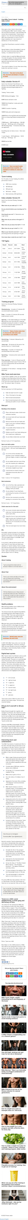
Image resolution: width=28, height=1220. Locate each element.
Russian (2, 1219)
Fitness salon (6, 2)
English (3, 12)
